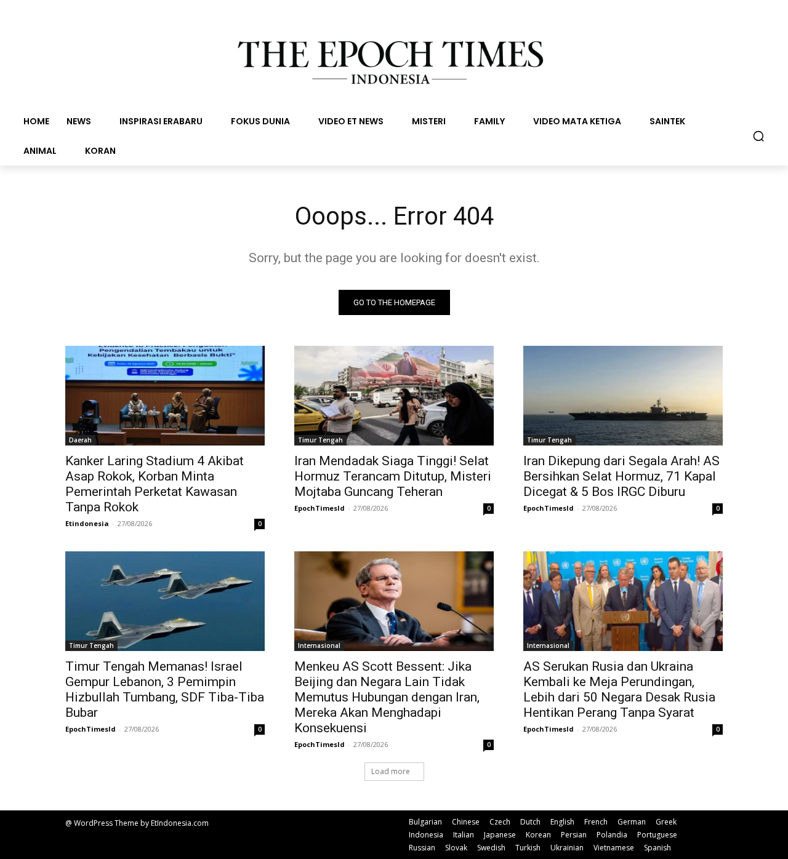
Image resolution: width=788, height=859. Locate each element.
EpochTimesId (319, 508)
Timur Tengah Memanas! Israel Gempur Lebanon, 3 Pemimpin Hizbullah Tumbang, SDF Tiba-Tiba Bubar (164, 689)
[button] (758, 136)
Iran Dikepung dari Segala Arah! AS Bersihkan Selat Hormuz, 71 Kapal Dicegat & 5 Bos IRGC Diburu (621, 476)
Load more (390, 771)
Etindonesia (87, 523)
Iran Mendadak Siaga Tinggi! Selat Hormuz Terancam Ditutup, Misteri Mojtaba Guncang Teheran (392, 476)
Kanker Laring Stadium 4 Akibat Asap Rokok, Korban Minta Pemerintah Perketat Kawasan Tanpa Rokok (154, 483)
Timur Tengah (320, 440)
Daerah (80, 440)
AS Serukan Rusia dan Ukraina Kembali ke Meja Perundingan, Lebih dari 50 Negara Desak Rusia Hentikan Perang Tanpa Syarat (619, 689)
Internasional (319, 645)
